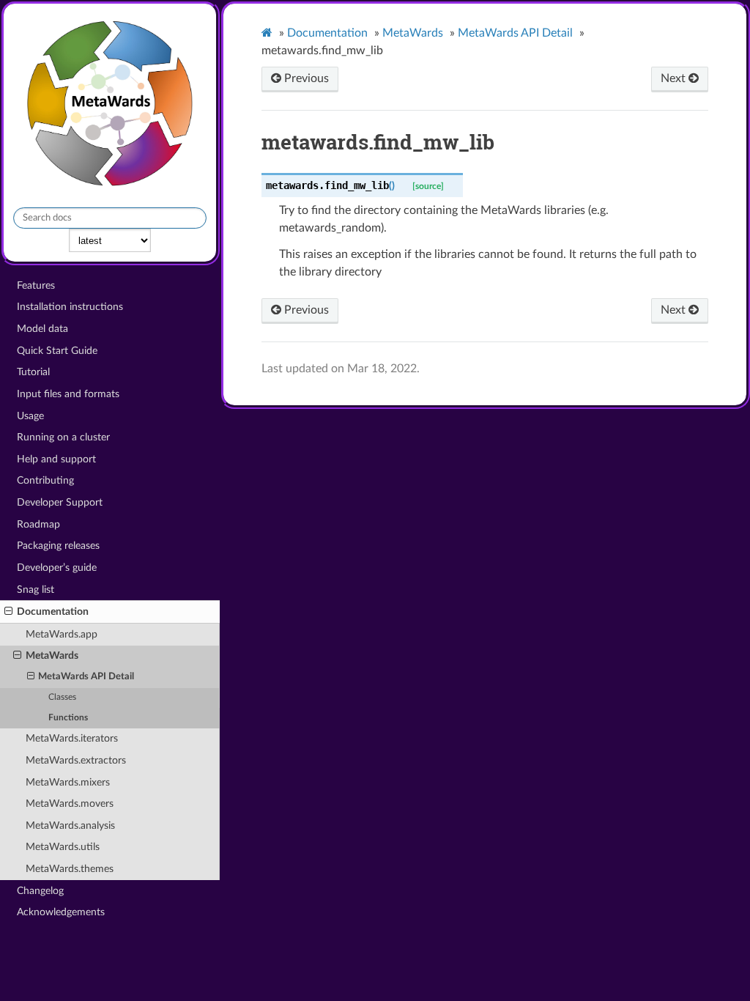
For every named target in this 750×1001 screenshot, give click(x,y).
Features (36, 285)
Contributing (45, 480)
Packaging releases (58, 545)
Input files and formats (68, 393)
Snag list (35, 589)
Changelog (40, 890)
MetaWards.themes (70, 868)
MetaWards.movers (70, 803)
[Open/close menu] (8, 611)
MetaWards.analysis (70, 825)
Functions (68, 718)
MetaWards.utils (63, 846)
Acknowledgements (61, 911)
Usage (30, 415)
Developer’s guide (57, 567)
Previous (305, 78)
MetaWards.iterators (72, 738)
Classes (62, 697)
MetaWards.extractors (76, 760)
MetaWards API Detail (86, 677)
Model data (42, 328)
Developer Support (60, 502)
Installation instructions (70, 306)
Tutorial (33, 371)
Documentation (53, 611)
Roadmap (38, 524)
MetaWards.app (61, 634)
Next (674, 78)
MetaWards (52, 655)
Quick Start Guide (57, 350)
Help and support (56, 459)
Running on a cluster (63, 437)
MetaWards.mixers (68, 782)
